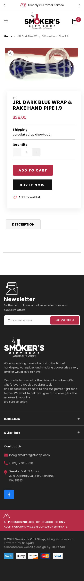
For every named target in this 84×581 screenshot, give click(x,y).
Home (8, 36)
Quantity (20, 145)
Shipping (20, 130)
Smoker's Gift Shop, (30, 539)
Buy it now (32, 185)
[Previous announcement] (4, 5)
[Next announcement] (79, 5)
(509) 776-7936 (21, 463)
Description (23, 224)
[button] (6, 20)
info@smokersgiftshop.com (29, 455)
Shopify (28, 543)
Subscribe (65, 320)
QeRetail (58, 547)
